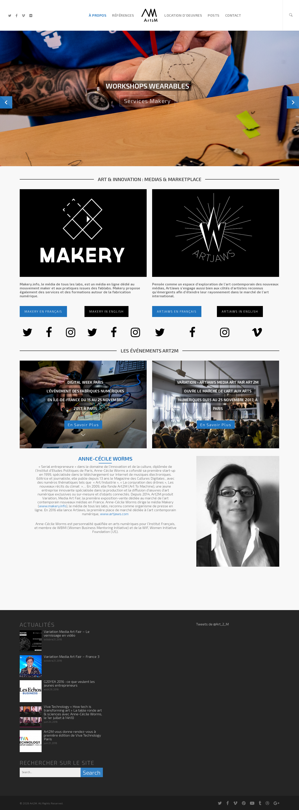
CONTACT (233, 15)
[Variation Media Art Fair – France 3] (31, 666)
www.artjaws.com (114, 514)
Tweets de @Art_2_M (212, 624)
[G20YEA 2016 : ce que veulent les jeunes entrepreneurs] (31, 691)
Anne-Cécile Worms (105, 458)
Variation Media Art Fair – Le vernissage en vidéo (67, 633)
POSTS (214, 15)
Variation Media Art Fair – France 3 (71, 656)
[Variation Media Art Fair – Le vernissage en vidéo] (31, 641)
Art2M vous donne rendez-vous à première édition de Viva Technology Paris (72, 735)
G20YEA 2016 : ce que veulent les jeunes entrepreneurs (69, 683)
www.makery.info (52, 506)
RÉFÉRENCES (123, 15)
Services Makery (147, 109)
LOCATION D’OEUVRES (183, 15)
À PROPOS (97, 15)
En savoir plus (83, 424)
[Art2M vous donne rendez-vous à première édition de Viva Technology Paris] (31, 741)
